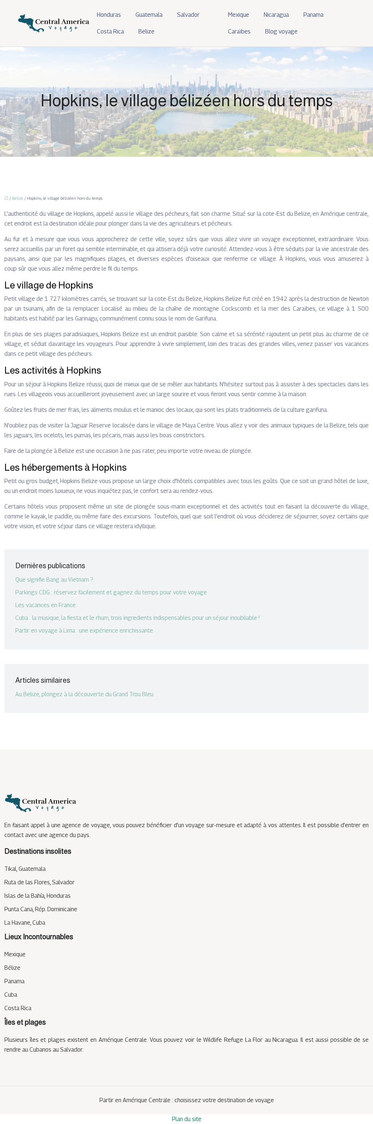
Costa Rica (110, 31)
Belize (146, 31)
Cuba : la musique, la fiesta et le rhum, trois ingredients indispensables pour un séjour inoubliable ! (137, 617)
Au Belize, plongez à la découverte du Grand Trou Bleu (84, 694)
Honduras (109, 14)
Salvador (188, 14)
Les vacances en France (45, 605)
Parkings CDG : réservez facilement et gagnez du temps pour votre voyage (111, 592)
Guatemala (149, 14)
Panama (313, 14)
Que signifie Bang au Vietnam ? (54, 579)
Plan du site (186, 1119)
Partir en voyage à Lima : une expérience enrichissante (84, 630)
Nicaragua (276, 14)
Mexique (238, 14)
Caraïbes (239, 31)
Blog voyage (281, 31)
